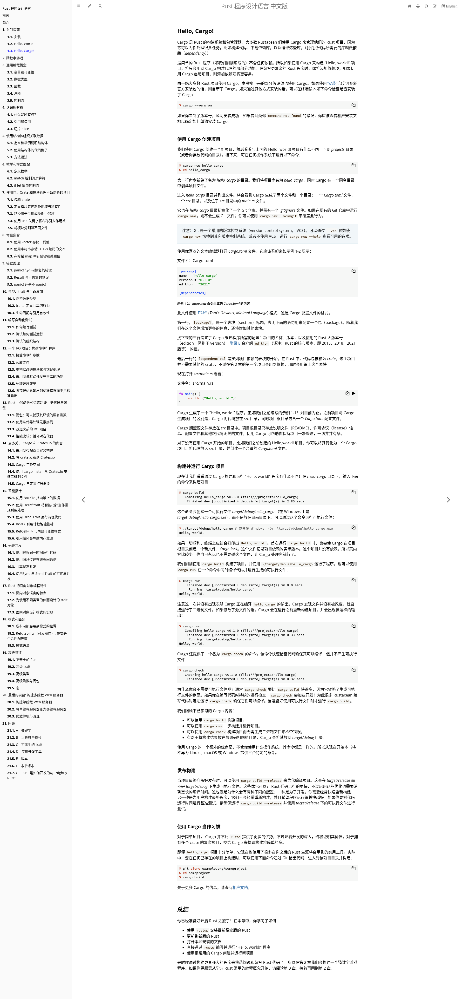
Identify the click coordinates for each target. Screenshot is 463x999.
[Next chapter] (448, 499)
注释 (14, 93)
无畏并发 (12, 545)
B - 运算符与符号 (24, 737)
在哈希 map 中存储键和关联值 (33, 256)
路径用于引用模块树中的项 (30, 213)
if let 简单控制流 (23, 185)
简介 (5, 22)
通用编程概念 (14, 65)
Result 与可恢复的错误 (28, 277)
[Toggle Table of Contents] (79, 6)
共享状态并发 (21, 566)
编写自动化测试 (17, 319)
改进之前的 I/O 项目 (26, 429)
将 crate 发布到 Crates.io (31, 457)
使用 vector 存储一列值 (28, 242)
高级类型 (18, 673)
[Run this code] (354, 393)
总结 (183, 909)
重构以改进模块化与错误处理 (33, 369)
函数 (14, 86)
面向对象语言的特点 (26, 593)
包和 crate (18, 199)
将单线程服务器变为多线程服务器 (37, 709)
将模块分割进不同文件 (27, 227)
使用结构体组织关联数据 (22, 135)
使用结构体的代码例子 (27, 150)
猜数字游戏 (12, 58)
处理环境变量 (21, 383)
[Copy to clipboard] (353, 105)
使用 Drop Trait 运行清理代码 (34, 517)
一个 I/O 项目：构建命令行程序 (28, 348)
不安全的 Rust (22, 659)
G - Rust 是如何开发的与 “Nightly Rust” (37, 775)
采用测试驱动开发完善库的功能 (35, 376)
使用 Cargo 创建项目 (198, 139)
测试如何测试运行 (25, 334)
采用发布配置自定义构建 (30, 450)
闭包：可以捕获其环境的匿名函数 (37, 415)
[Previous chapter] (83, 499)
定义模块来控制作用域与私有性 (34, 206)
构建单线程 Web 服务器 (29, 702)
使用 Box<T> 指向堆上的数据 (33, 497)
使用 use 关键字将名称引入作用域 (36, 220)
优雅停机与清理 (23, 716)
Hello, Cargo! (20, 50)
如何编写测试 (21, 327)
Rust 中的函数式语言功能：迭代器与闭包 (34, 405)
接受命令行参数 (23, 355)
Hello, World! (20, 43)
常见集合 (11, 235)
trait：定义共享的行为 (28, 305)
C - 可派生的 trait (24, 744)
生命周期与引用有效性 (28, 312)
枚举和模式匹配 (16, 164)
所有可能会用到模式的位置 (31, 626)
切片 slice (18, 128)
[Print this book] (418, 6)
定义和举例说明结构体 (27, 142)
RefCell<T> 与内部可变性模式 (34, 531)
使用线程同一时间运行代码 (31, 552)
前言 (5, 15)
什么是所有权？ (22, 114)
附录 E (235, 343)
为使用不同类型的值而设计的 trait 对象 (37, 602)
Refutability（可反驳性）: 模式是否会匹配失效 (37, 636)
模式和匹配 (13, 619)
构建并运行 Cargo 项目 (201, 466)
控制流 (15, 100)
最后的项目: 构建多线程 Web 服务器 (32, 695)
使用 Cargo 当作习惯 (198, 826)
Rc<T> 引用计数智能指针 (30, 524)
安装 (14, 36)
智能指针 (12, 490)
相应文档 (240, 887)
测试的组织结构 (23, 341)
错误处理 (11, 263)
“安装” (332, 83)
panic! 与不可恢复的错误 (29, 270)
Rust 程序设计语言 (16, 8)
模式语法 (18, 645)
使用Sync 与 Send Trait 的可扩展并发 (38, 576)
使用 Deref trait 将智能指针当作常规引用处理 (37, 507)
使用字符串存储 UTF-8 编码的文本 (36, 249)
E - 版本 (17, 758)
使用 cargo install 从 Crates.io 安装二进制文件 (37, 474)
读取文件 (18, 362)
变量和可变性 (20, 72)
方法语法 (17, 157)
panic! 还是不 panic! (26, 284)
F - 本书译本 (20, 765)
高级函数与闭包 (23, 680)
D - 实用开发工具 (24, 751)
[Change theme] (89, 6)
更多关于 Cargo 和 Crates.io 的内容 (32, 443)
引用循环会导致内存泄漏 (30, 538)
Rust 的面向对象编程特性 (24, 585)
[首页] (409, 6)
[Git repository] (427, 6)
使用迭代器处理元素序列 (30, 422)
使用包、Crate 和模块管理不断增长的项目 (36, 192)
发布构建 (186, 770)
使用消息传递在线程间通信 (31, 559)
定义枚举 (17, 171)
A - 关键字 (19, 730)
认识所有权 (12, 107)
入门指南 (11, 29)
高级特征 (12, 652)
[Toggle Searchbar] (100, 6)
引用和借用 (19, 121)
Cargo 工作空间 (23, 464)
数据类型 (17, 79)
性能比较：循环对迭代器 (30, 436)
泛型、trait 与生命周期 (22, 291)
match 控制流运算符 (26, 178)
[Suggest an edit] (435, 6)
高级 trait (18, 666)
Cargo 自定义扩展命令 (28, 483)
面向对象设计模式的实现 (30, 612)
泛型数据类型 (21, 298)
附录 (8, 723)
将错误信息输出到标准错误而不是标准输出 (38, 393)
